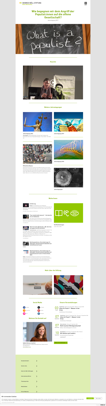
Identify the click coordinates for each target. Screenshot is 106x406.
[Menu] (86, 3)
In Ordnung (90, 398)
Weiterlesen (37, 287)
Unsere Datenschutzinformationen (7, 402)
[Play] (53, 82)
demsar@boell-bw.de (27, 347)
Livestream (62, 337)
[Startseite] (30, 3)
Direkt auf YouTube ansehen (28, 98)
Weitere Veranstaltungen (60, 342)
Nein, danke (98, 398)
